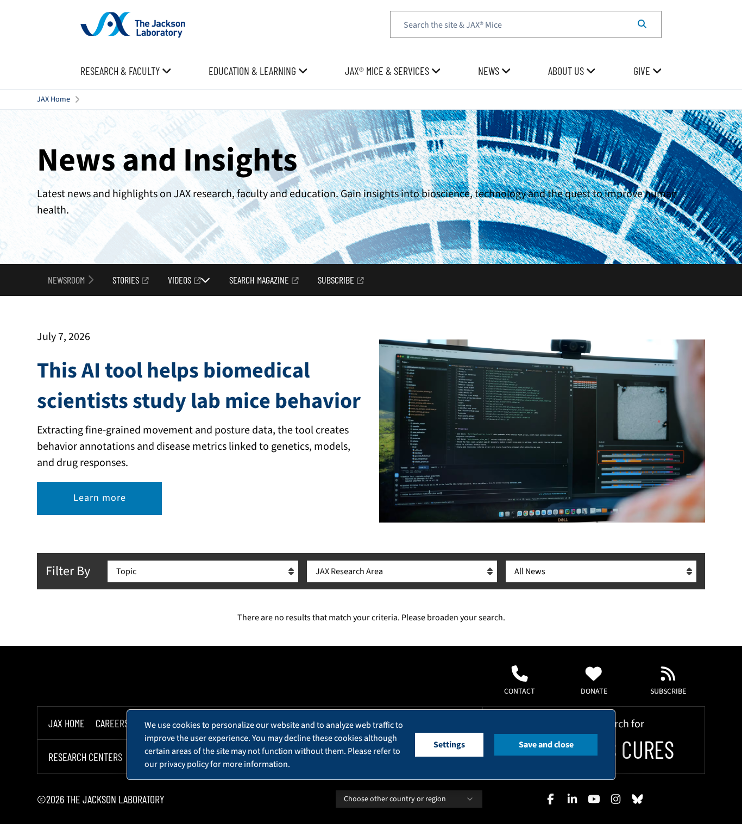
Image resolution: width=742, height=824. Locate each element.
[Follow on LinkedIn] (572, 799)
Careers (112, 722)
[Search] (642, 24)
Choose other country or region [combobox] (395, 799)
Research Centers (85, 756)
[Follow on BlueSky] (637, 799)
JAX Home (53, 99)
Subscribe (336, 280)
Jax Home (66, 722)
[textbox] (526, 24)
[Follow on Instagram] (615, 799)
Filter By (68, 571)
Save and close (546, 745)
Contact (519, 691)
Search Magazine (259, 280)
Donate (594, 691)
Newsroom (66, 280)
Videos (179, 280)
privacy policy (184, 764)
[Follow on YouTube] (593, 799)
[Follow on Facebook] (550, 799)
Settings (449, 745)
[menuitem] (126, 71)
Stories (125, 280)
